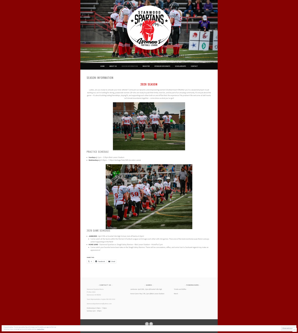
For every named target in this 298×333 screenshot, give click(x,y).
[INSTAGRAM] (151, 324)
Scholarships (180, 66)
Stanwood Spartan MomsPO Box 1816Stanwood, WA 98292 (95, 292)
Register (146, 66)
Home (102, 66)
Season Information (130, 66)
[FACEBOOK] (147, 324)
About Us (113, 66)
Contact (194, 66)
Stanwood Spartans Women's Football (149, 56)
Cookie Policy (40, 329)
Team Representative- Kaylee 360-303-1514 (101, 299)
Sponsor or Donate (162, 66)
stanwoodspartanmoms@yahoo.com (99, 304)
